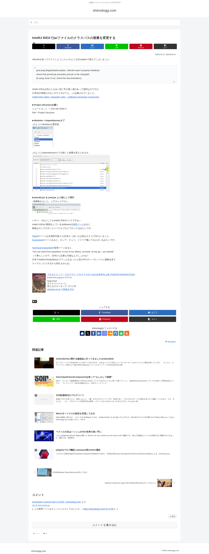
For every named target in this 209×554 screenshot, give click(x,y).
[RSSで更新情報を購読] (126, 333)
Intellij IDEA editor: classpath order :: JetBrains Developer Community (65, 97)
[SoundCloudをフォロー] (110, 333)
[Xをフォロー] (87, 333)
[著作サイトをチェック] (82, 333)
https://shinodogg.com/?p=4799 (98, 509)
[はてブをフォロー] (99, 333)
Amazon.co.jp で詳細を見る (60, 289)
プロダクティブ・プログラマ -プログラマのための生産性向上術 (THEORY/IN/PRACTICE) (91, 274)
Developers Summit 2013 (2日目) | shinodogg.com (56, 502)
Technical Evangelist (42, 248)
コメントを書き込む (104, 524)
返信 (173, 516)
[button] (165, 46)
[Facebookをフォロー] (93, 333)
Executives (37, 240)
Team (34, 236)
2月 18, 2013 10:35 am (41, 505)
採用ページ (78, 224)
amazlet (59, 277)
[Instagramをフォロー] (104, 333)
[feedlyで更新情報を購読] (121, 333)
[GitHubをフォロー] (115, 333)
